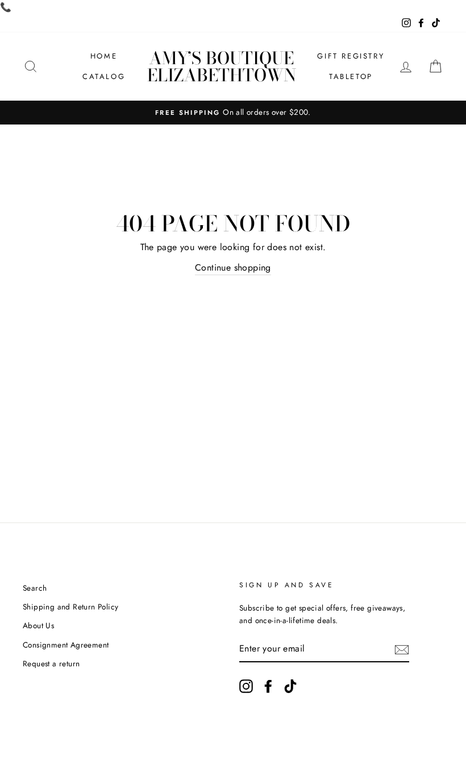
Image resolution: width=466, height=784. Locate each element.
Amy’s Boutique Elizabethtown (221, 66)
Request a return (51, 663)
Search (35, 588)
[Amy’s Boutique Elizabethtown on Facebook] (268, 686)
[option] (233, 112)
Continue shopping (233, 267)
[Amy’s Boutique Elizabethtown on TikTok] (290, 686)
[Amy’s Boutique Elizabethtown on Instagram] (246, 686)
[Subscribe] (401, 648)
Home (103, 56)
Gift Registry (350, 56)
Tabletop (351, 76)
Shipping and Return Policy (70, 606)
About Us (38, 625)
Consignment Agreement (66, 644)
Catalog (103, 76)
